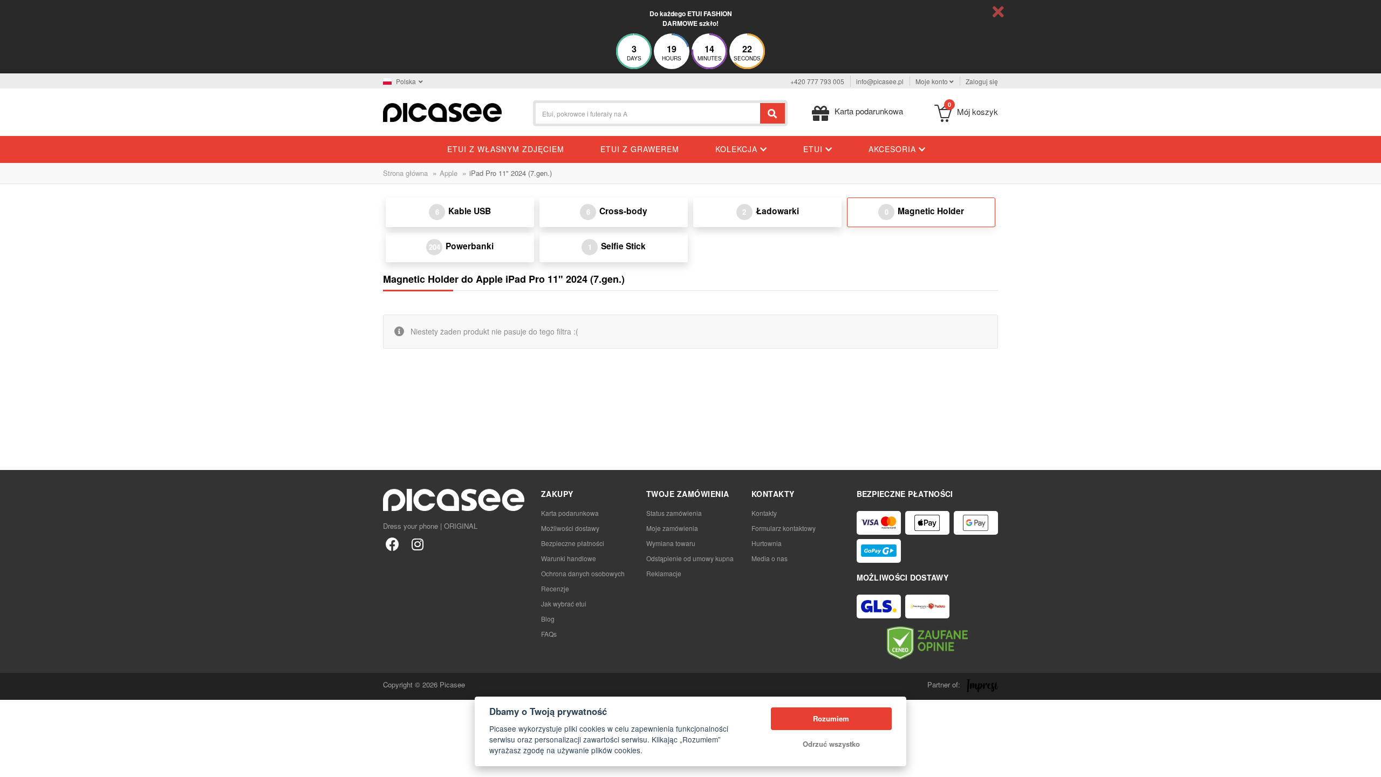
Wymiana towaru (670, 543)
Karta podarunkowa (570, 512)
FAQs (549, 633)
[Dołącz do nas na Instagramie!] (417, 543)
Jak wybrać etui (563, 603)
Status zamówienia (674, 512)
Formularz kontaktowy (783, 528)
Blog (548, 618)
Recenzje (555, 588)
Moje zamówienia (672, 528)
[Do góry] (14, 763)
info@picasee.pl (880, 81)
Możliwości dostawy (570, 528)
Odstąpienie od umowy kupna (690, 558)
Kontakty (764, 512)
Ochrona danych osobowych (583, 573)
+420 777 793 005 (817, 81)
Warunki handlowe (568, 558)
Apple (448, 173)
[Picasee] (442, 111)
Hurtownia (766, 543)
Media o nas (769, 558)
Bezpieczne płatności (572, 543)
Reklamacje (663, 573)
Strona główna (405, 173)
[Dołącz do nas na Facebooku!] (392, 543)
